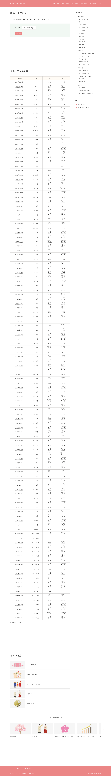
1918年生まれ (19, 565)
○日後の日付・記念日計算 (86, 53)
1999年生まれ (19, 206)
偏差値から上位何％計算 (86, 93)
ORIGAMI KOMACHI (83, 107)
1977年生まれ (19, 303)
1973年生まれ (19, 321)
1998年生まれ (19, 210)
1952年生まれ (19, 414)
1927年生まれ (19, 525)
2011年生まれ (19, 153)
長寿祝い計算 (83, 81)
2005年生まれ (19, 179)
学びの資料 (93, 4)
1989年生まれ (19, 250)
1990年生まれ (19, 246)
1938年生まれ (19, 476)
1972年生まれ (19, 326)
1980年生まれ (19, 290)
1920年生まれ (19, 556)
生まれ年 (17, 28)
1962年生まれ (19, 370)
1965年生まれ (19, 357)
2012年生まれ (19, 148)
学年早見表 (82, 88)
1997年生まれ (19, 215)
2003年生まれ (19, 188)
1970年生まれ (19, 334)
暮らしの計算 (66, 4)
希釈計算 (81, 44)
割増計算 (81, 39)
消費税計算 (82, 42)
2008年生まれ (19, 166)
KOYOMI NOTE (82, 104)
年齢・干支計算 (83, 71)
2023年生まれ (19, 100)
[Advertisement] (40, 53)
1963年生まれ (19, 365)
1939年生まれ (19, 472)
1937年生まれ (19, 481)
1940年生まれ (19, 467)
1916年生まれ (19, 574)
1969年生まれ (19, 339)
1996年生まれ (19, 219)
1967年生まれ (19, 348)
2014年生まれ (19, 140)
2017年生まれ (19, 126)
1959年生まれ (19, 383)
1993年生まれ (19, 233)
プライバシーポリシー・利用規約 (18, 773)
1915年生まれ (19, 578)
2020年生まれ (19, 113)
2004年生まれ (19, 184)
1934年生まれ (19, 494)
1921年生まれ (19, 551)
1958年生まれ (19, 388)
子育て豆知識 (83, 24)
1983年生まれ (19, 277)
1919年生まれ (19, 560)
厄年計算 (81, 79)
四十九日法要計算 (84, 64)
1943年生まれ (19, 454)
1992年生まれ (19, 237)
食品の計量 (82, 47)
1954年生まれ (19, 405)
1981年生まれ (19, 286)
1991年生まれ (19, 241)
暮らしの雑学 (55, 4)
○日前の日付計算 (84, 56)
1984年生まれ (19, 272)
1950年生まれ (19, 423)
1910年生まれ (19, 600)
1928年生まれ (19, 520)
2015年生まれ (19, 135)
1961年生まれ (19, 374)
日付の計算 (75, 4)
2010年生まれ (19, 157)
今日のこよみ (83, 30)
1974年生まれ (19, 317)
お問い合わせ (32, 773)
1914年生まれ (19, 582)
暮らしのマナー (83, 22)
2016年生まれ (19, 131)
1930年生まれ (19, 512)
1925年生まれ (19, 534)
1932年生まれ (19, 503)
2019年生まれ (19, 117)
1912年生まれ (19, 591)
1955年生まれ (19, 401)
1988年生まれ (19, 255)
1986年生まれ (19, 264)
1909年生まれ (19, 605)
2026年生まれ (19, 86)
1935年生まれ (19, 489)
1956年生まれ (19, 396)
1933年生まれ (19, 498)
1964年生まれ (19, 361)
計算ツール (18, 768)
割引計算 (81, 36)
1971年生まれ (19, 330)
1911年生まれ (19, 596)
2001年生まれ (19, 197)
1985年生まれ (19, 268)
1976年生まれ (19, 308)
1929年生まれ (19, 516)
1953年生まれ (19, 410)
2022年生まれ (19, 104)
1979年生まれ (19, 295)
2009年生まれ (19, 162)
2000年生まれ (19, 202)
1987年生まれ (19, 259)
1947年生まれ (19, 436)
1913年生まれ (19, 587)
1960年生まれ (19, 379)
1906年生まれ (19, 618)
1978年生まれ (19, 299)
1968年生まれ (19, 343)
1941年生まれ (19, 463)
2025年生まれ (19, 91)
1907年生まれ (19, 613)
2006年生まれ (19, 175)
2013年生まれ (19, 144)
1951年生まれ (19, 419)
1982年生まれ (19, 281)
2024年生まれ (19, 95)
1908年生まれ (19, 609)
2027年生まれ (19, 82)
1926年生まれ (19, 529)
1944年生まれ (19, 449)
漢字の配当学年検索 (84, 90)
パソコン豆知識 (83, 27)
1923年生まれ (19, 543)
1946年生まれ (19, 441)
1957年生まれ (19, 392)
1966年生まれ (19, 352)
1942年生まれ (19, 458)
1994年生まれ (19, 228)
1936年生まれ (19, 485)
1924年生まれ (19, 538)
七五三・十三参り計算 (85, 76)
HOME (11, 768)
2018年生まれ (19, 122)
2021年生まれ (19, 109)
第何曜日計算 (83, 59)
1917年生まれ (19, 569)
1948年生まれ (19, 432)
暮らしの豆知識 (83, 19)
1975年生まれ (19, 312)
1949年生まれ (19, 427)
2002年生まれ (19, 193)
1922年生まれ (19, 547)
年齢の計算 (84, 4)
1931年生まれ (19, 507)
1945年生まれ (19, 445)
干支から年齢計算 (84, 73)
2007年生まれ (19, 171)
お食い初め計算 (83, 61)
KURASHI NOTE (18, 3)
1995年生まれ (19, 224)
